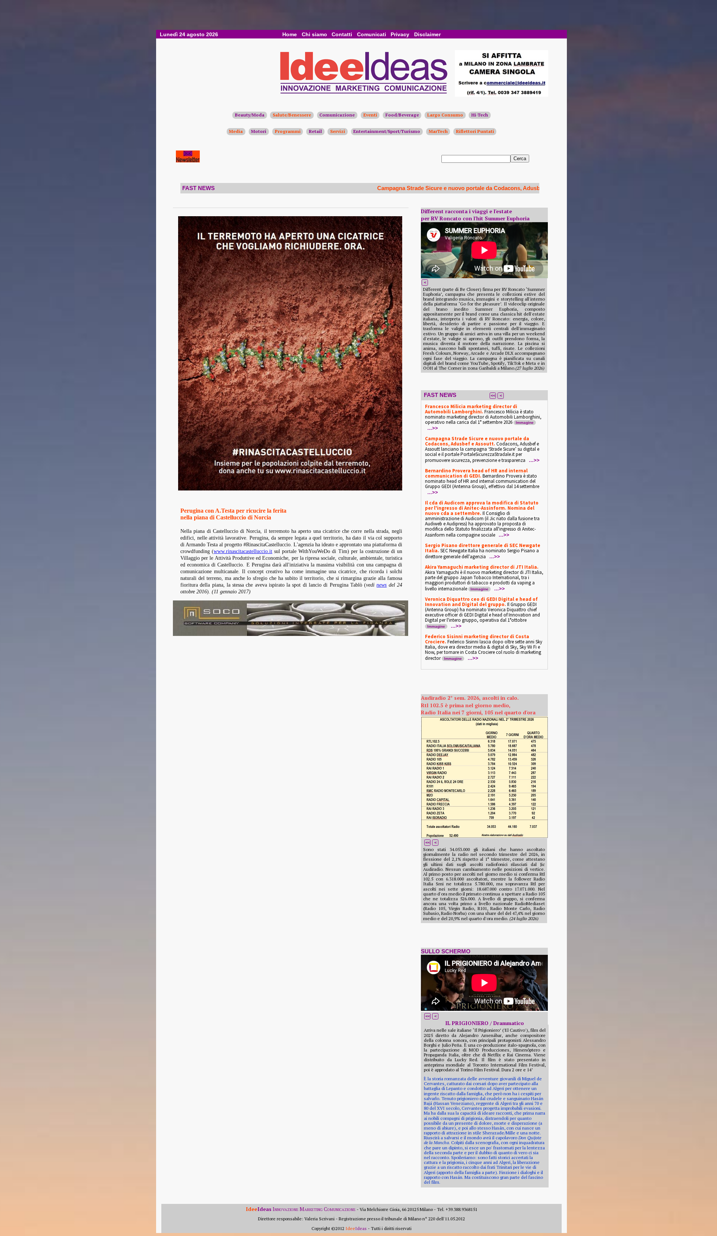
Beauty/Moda (249, 115)
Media (236, 131)
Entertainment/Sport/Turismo (386, 131)
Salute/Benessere (292, 115)
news (381, 585)
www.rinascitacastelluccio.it (243, 551)
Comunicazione (337, 115)
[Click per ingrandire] (290, 353)
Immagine (525, 422)
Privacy (400, 34)
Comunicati (371, 34)
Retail (315, 131)
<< (493, 395)
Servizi (337, 131)
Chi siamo (314, 34)
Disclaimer (427, 34)
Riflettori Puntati (475, 131)
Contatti (342, 34)
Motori (258, 131)
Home (289, 34)
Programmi (288, 131)
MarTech (438, 131)
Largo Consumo (445, 115)
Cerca (519, 158)
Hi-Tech (479, 115)
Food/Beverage (402, 115)
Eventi (370, 115)
